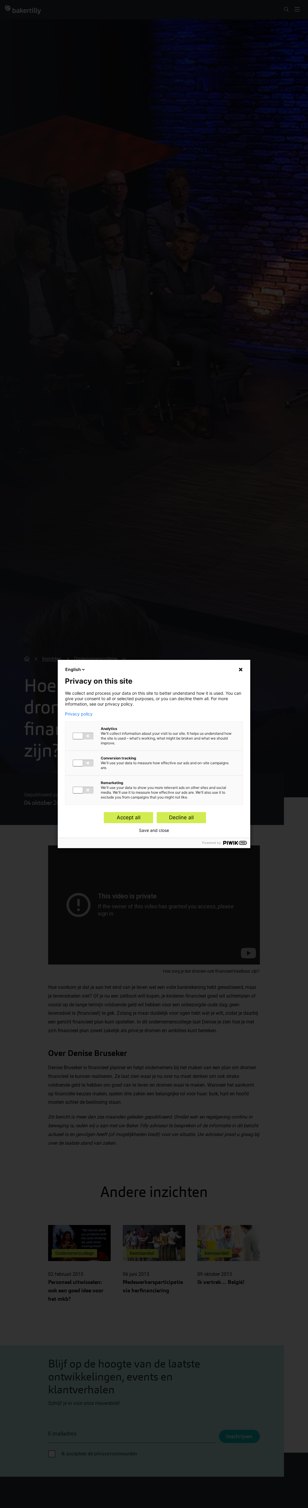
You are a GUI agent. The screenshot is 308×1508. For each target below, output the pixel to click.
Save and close (154, 830)
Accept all (128, 817)
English (73, 669)
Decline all (181, 817)
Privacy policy (79, 714)
